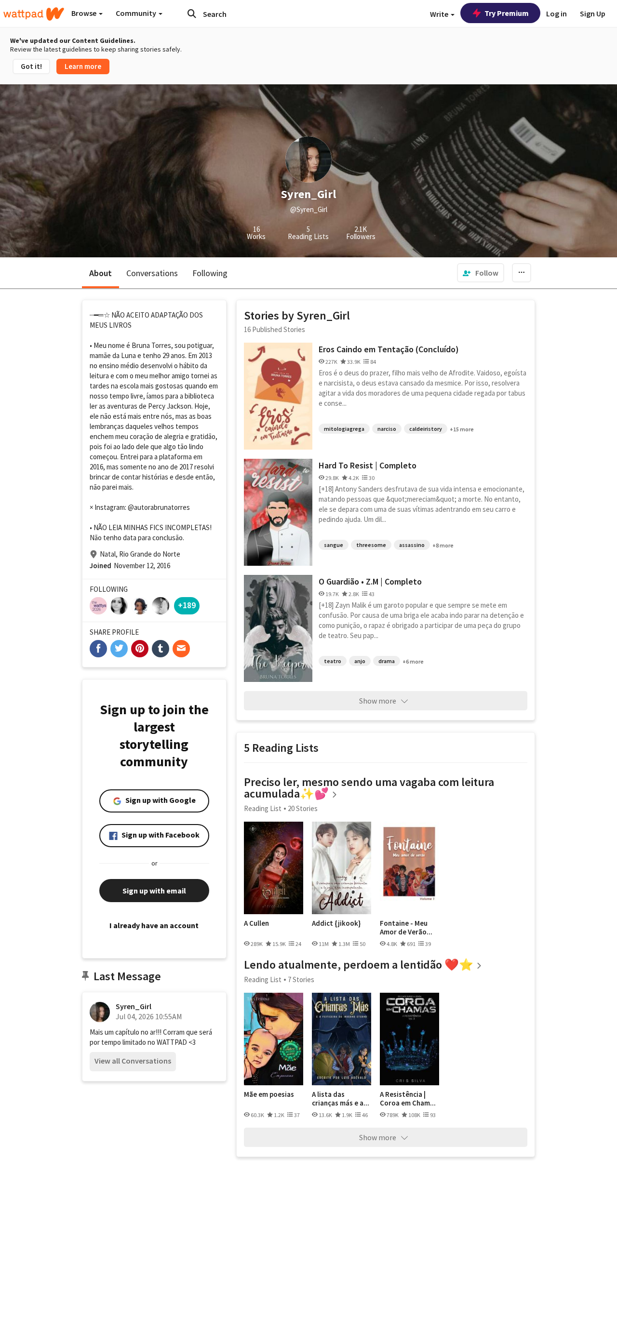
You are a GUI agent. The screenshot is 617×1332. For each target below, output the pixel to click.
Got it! (31, 66)
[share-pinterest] (139, 648)
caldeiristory (425, 428)
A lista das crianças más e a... (340, 1098)
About (100, 273)
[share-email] (181, 648)
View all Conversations (132, 1061)
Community (137, 13)
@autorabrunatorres (159, 507)
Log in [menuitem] (556, 13)
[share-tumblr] (160, 648)
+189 (187, 605)
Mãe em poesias (269, 1094)
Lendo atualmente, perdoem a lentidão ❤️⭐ (358, 964)
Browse (84, 13)
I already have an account (154, 925)
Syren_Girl (133, 1006)
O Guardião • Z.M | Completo (370, 581)
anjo (359, 661)
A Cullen (256, 923)
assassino (412, 544)
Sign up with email (154, 890)
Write (440, 14)
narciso (386, 428)
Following (210, 273)
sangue (333, 544)
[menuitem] (480, 272)
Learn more (83, 66)
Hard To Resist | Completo (367, 465)
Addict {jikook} (336, 923)
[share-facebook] (98, 648)
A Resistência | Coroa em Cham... (408, 1098)
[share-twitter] (119, 648)
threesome (371, 544)
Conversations (152, 273)
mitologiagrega (344, 428)
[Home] (33, 14)
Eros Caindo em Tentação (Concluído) (389, 349)
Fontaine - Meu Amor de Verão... (406, 927)
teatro (332, 661)
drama (386, 661)
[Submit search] (192, 13)
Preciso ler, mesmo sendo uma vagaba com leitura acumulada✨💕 (369, 787)
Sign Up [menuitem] (592, 13)
